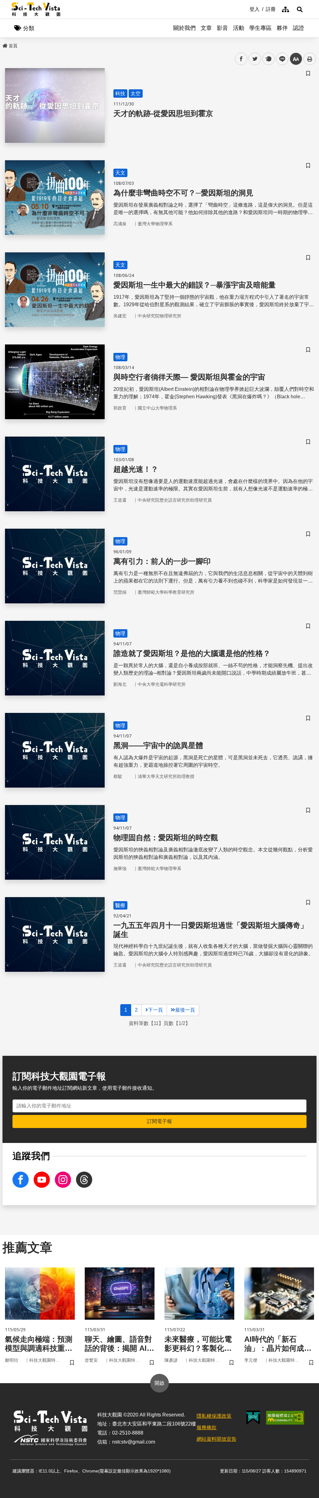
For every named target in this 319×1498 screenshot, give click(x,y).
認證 (298, 28)
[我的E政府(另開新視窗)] (253, 1418)
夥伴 (282, 28)
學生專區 (260, 28)
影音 (222, 28)
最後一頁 (185, 1010)
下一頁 (155, 1010)
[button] (299, 9)
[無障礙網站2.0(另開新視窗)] (285, 1418)
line (280, 59)
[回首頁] (36, 9)
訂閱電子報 (159, 1121)
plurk (268, 59)
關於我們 (184, 28)
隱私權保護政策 (214, 1416)
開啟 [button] (159, 1383)
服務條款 (207, 1427)
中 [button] (295, 59)
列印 (309, 59)
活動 (238, 28)
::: (245, 9)
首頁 (13, 45)
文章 (206, 28)
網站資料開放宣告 (216, 1439)
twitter (255, 59)
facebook (241, 59)
